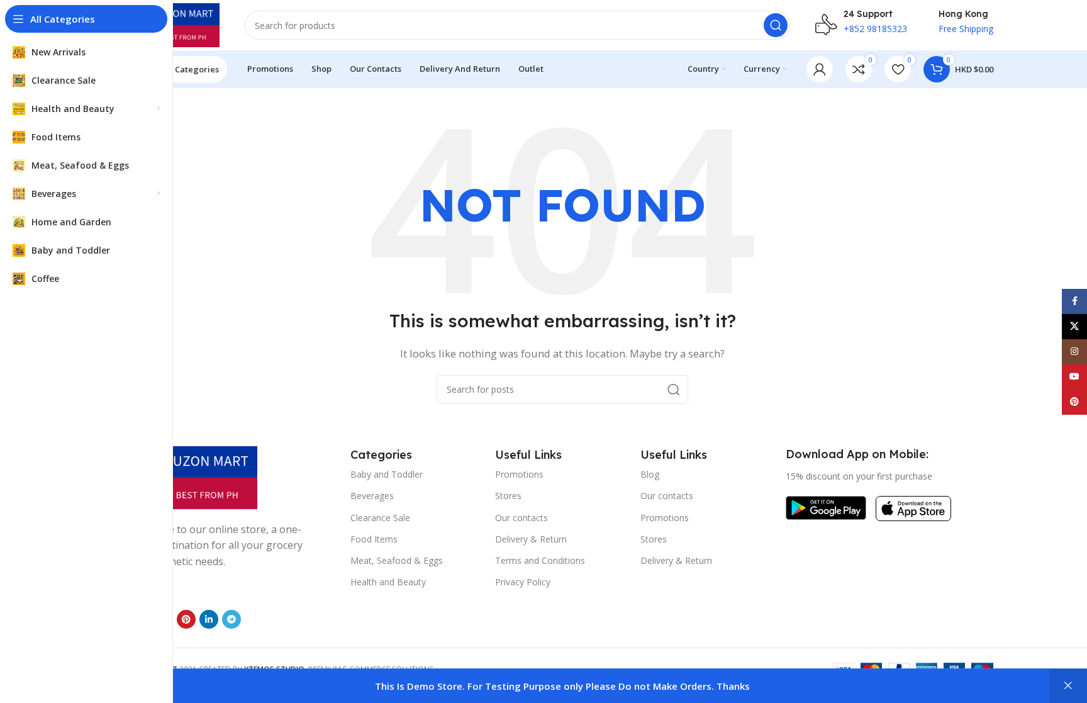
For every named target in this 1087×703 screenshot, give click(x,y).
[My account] (819, 69)
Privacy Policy (522, 582)
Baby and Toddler (386, 474)
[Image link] (194, 476)
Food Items (374, 539)
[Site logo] (175, 24)
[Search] (776, 25)
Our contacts (521, 518)
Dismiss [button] (1068, 686)
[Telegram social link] (231, 619)
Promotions (519, 474)
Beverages (372, 496)
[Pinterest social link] (186, 619)
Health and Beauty (388, 582)
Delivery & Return (531, 539)
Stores (508, 496)
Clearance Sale (380, 518)
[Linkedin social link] (208, 619)
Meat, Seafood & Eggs (396, 560)
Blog (649, 474)
